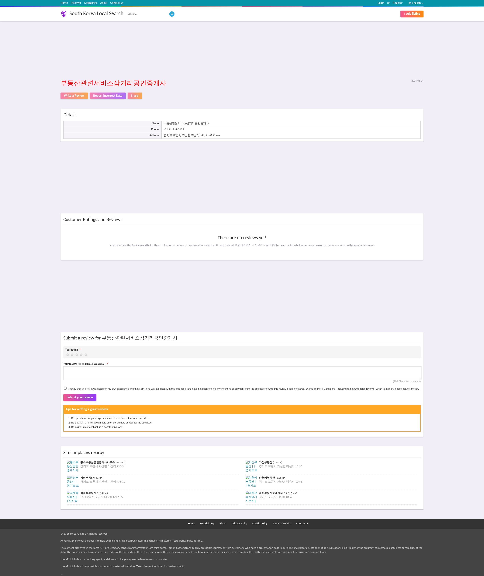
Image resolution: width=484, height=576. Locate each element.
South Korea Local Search (96, 13)
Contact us (116, 3)
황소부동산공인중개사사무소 (98, 462)
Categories (90, 3)
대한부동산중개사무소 (272, 493)
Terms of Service (282, 523)
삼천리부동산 (267, 477)
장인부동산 (87, 477)
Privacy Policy (239, 523)
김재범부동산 (88, 493)
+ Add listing (412, 14)
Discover (76, 3)
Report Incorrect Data (107, 95)
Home (64, 3)
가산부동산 (266, 462)
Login (381, 3)
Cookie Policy (259, 523)
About (103, 3)
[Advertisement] (173, 50)
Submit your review (80, 397)
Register (398, 3)
